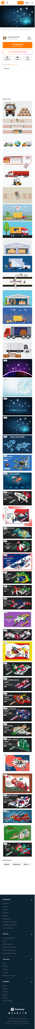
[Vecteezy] (2, 2)
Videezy (5, 909)
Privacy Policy (15, 1023)
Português (6, 991)
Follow (29, 39)
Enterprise (6, 912)
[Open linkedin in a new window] (14, 1012)
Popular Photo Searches (9, 949)
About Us (5, 968)
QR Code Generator (8, 927)
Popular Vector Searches (10, 946)
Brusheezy (6, 903)
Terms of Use (7, 1023)
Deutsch (5, 994)
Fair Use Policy (24, 1023)
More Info (6, 67)
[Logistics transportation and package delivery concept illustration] (17, 211)
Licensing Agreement (9, 937)
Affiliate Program (7, 943)
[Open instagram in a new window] (11, 1012)
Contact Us (6, 965)
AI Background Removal (9, 924)
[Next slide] (28, 863)
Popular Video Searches (9, 952)
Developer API (7, 918)
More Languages (7, 1000)
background (16, 863)
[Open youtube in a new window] (25, 1012)
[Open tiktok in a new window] (19, 1012)
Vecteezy (5, 906)
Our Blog (5, 971)
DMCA (4, 940)
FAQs (4, 962)
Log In (27, 2)
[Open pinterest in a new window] (17, 1012)
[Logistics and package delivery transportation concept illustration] (17, 108)
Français (5, 997)
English (5, 985)
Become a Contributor (9, 975)
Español (5, 988)
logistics (6, 863)
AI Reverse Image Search (10, 921)
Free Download (17, 45)
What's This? (14, 64)
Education (5, 915)
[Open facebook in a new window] (8, 1012)
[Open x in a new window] (22, 1012)
